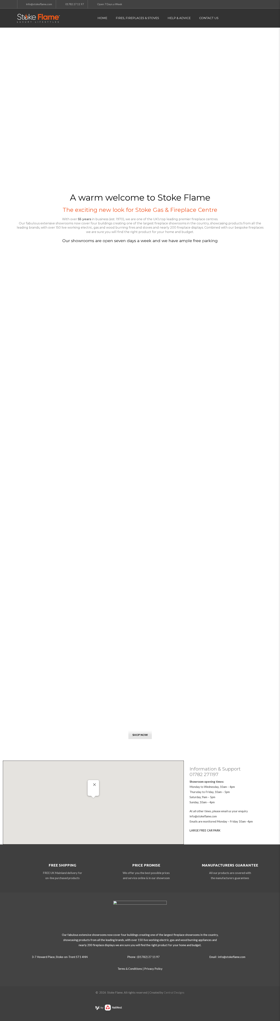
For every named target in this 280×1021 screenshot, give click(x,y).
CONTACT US (208, 18)
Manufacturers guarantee (230, 865)
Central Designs (174, 992)
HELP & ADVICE (179, 18)
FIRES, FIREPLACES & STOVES (137, 18)
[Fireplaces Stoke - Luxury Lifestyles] (38, 18)
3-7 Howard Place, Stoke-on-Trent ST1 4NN (60, 957)
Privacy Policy (153, 968)
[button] (93, 800)
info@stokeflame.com (203, 816)
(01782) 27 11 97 (148, 957)
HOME (102, 18)
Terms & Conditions (130, 968)
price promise (146, 865)
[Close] (94, 784)
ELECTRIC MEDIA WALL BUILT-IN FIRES (140, 715)
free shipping (62, 865)
